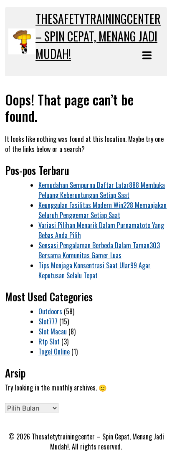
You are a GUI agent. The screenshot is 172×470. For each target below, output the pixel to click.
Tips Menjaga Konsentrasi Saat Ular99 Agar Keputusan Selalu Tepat (94, 270)
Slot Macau (52, 331)
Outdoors (50, 311)
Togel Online (54, 352)
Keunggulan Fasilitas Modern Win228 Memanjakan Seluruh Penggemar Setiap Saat (102, 210)
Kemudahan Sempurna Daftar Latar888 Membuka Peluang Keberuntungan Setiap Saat (101, 190)
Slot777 (48, 321)
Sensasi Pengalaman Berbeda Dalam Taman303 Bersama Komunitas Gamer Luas (99, 250)
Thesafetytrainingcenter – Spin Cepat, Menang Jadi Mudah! (98, 36)
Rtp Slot (49, 341)
